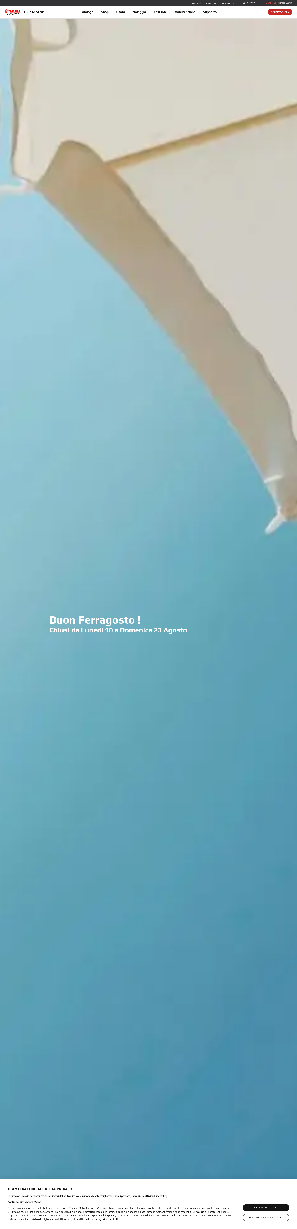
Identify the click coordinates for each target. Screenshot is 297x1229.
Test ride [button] (160, 12)
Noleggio (139, 12)
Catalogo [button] (86, 12)
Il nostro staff (195, 3)
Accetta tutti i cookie (266, 1207)
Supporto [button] (210, 12)
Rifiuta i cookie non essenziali (266, 1217)
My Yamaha (251, 2)
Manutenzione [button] (184, 12)
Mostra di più (110, 1219)
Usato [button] (120, 12)
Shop (105, 12)
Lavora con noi (228, 3)
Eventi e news (211, 3)
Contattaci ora (280, 12)
